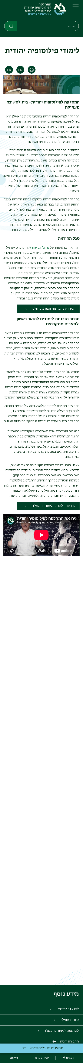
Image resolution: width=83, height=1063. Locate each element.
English (20, 70)
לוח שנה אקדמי (68, 1009)
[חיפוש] (10, 25)
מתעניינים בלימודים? (46, 1048)
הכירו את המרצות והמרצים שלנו (53, 308)
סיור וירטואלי (69, 1020)
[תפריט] (76, 8)
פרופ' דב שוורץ (39, 248)
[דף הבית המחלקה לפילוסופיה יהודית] (35, 11)
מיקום (14, 1057)
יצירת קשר (41, 1057)
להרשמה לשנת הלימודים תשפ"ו (53, 506)
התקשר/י (69, 1057)
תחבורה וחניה (69, 1041)
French (9, 70)
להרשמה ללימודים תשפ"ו (62, 1031)
